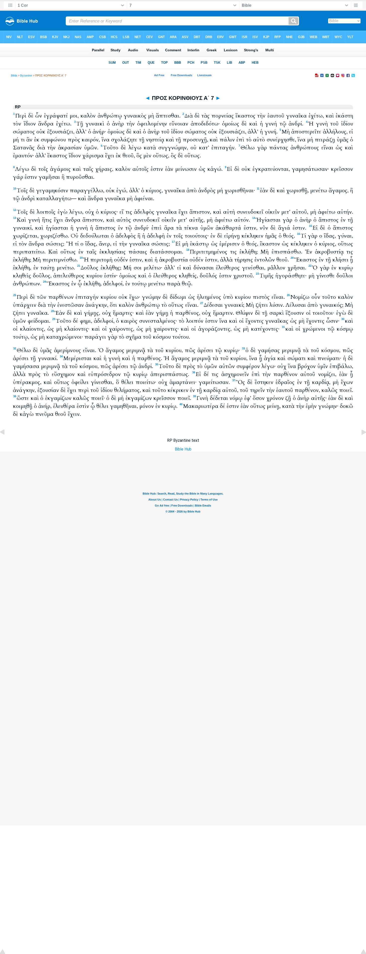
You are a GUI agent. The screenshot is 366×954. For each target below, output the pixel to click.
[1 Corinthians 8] (360, 443)
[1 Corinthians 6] (6, 443)
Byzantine (26, 75)
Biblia (14, 75)
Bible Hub (183, 449)
